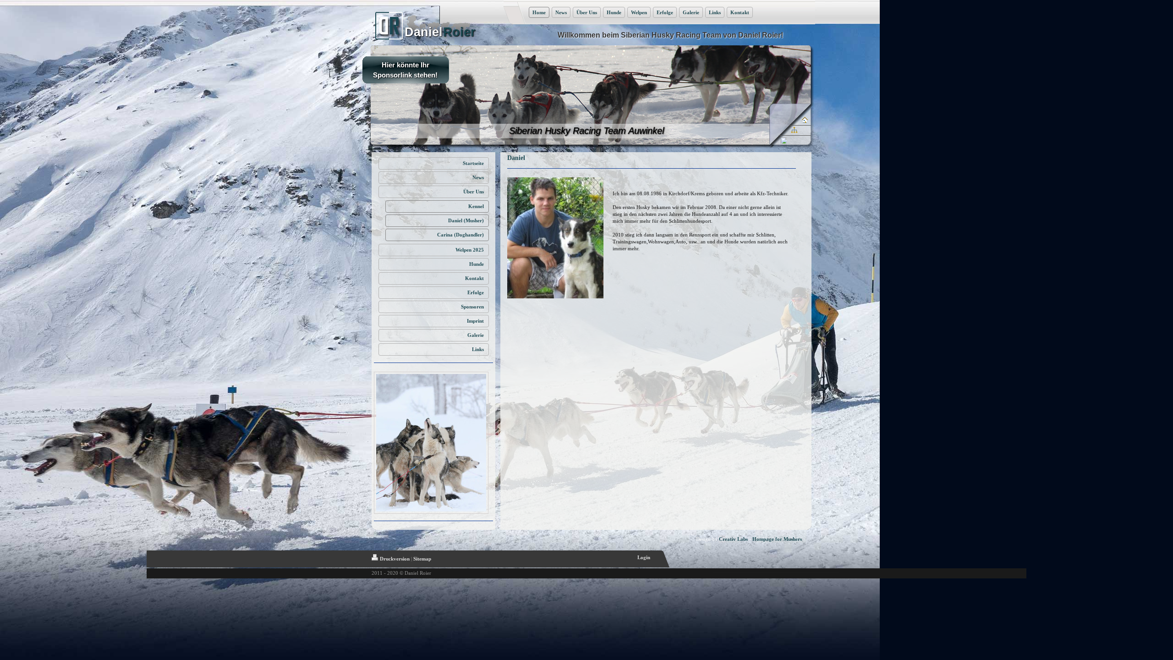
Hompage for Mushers (777, 539)
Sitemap (422, 558)
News (561, 12)
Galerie (691, 12)
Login (643, 557)
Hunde (614, 12)
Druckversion (395, 558)
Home (539, 12)
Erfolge (665, 12)
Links (715, 12)
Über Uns (586, 12)
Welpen (639, 12)
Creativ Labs (733, 539)
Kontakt (739, 12)
